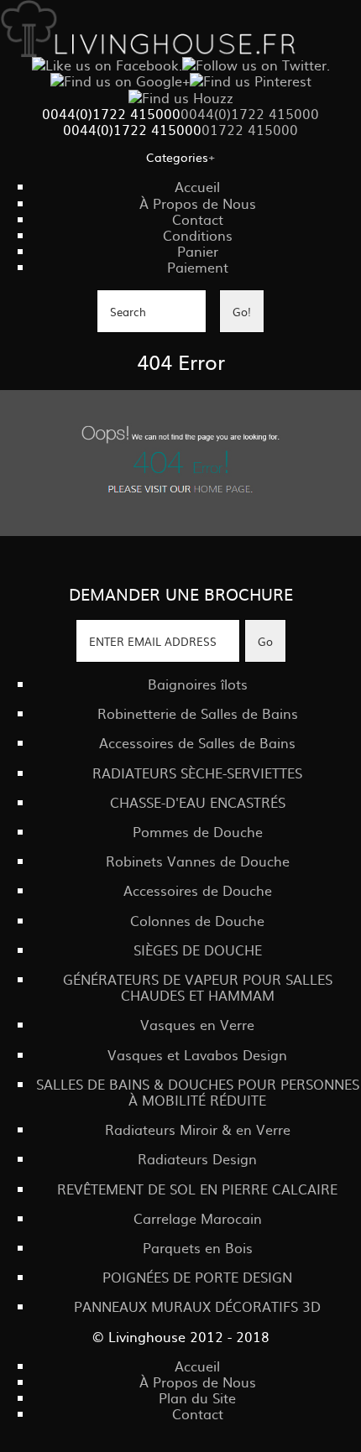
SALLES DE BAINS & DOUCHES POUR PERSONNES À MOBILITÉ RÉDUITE (197, 1092)
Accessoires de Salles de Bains (197, 742)
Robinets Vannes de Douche (198, 861)
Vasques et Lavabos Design (197, 1054)
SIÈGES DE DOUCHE (197, 949)
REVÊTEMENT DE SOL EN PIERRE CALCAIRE (197, 1189)
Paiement (197, 267)
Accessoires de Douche (197, 890)
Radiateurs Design (197, 1158)
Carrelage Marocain (197, 1218)
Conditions (198, 235)
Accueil (197, 186)
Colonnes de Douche (197, 920)
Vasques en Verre (197, 1024)
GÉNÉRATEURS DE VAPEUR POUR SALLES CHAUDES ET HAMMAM (197, 987)
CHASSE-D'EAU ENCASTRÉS (197, 802)
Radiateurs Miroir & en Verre (197, 1129)
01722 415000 (249, 129)
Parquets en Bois (198, 1247)
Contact (197, 219)
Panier (197, 251)
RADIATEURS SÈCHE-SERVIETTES (197, 772)
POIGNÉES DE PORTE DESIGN (197, 1277)
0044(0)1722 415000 (249, 113)
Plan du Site (197, 1397)
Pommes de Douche (198, 831)
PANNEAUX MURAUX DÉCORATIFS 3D (197, 1306)
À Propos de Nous (197, 203)
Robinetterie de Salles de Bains (197, 713)
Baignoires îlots (198, 684)
